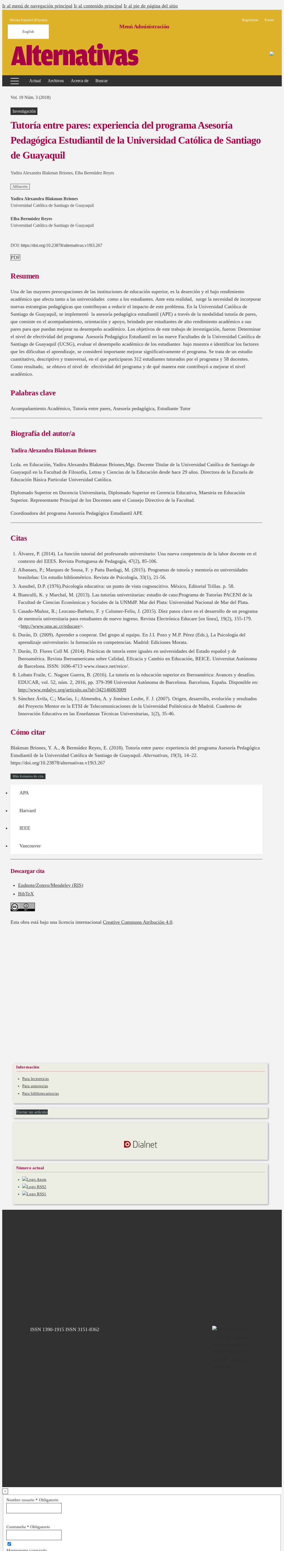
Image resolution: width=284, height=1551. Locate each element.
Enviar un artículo (31, 1112)
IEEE (24, 828)
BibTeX (26, 894)
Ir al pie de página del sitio (151, 6)
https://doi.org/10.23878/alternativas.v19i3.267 (61, 245)
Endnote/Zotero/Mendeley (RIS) (50, 885)
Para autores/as (35, 1086)
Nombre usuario (32, 1500)
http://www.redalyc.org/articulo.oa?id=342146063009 (72, 689)
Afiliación (20, 186)
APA (24, 792)
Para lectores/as (35, 1078)
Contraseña (28, 1527)
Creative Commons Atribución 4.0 (137, 922)
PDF (15, 257)
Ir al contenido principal (98, 6)
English (28, 31)
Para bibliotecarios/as (40, 1093)
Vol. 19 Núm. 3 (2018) (30, 97)
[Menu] (11, 80)
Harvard (27, 810)
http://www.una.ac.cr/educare (50, 626)
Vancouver (30, 846)
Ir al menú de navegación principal (37, 6)
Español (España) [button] (28, 20)
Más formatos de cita (28, 776)
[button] (80, 80)
